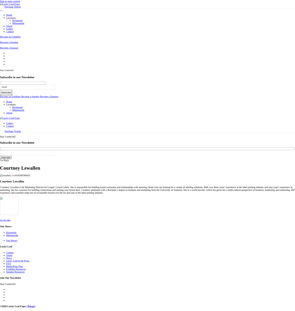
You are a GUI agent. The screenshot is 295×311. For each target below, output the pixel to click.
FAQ (8, 263)
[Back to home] (10, 4)
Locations (11, 17)
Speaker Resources (15, 272)
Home (9, 15)
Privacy (31, 306)
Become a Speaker (9, 42)
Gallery (9, 29)
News (9, 258)
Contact (10, 31)
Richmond (17, 20)
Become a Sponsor (9, 48)
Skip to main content (10, 1)
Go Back (4, 160)
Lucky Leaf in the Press (17, 261)
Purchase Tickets (13, 7)
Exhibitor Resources (16, 269)
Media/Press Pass (14, 266)
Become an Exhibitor (10, 36)
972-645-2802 (5, 220)
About (9, 26)
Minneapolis (18, 23)
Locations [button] (11, 104)
